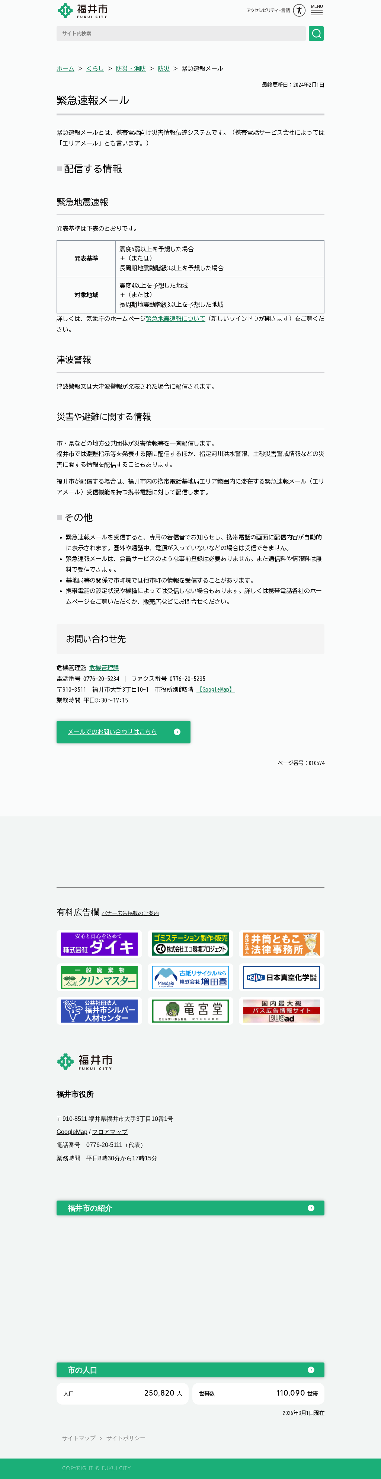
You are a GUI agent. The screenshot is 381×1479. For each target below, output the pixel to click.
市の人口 (82, 1370)
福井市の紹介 (90, 1208)
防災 (164, 68)
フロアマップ (110, 1132)
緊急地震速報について (175, 319)
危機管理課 (104, 668)
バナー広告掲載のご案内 (130, 913)
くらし (95, 68)
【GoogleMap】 (215, 689)
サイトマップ (79, 1438)
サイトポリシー (125, 1438)
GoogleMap (72, 1132)
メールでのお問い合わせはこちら (112, 732)
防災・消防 (131, 68)
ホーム (65, 68)
